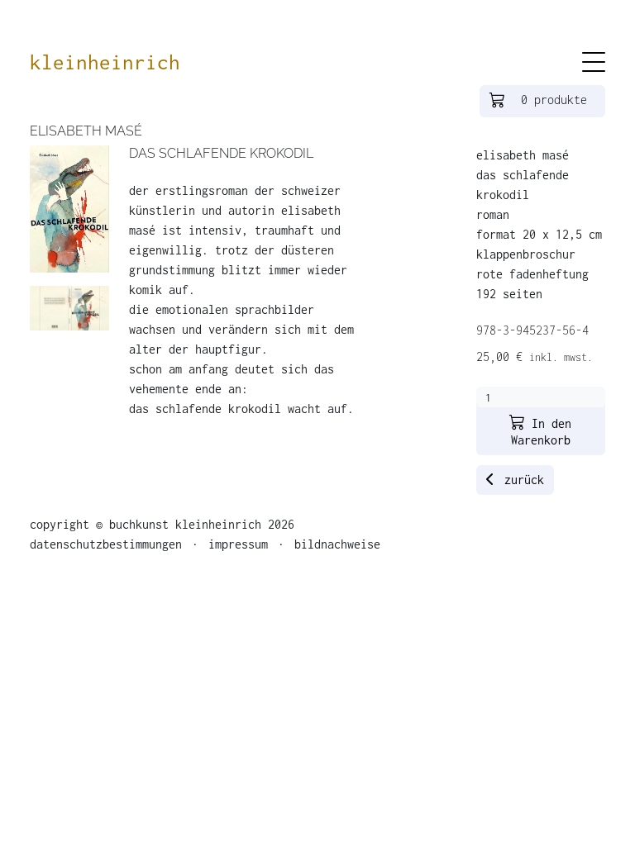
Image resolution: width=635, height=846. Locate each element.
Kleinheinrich (105, 62)
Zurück (521, 480)
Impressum (238, 544)
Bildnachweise (334, 544)
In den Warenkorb (541, 431)
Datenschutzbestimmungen (109, 544)
